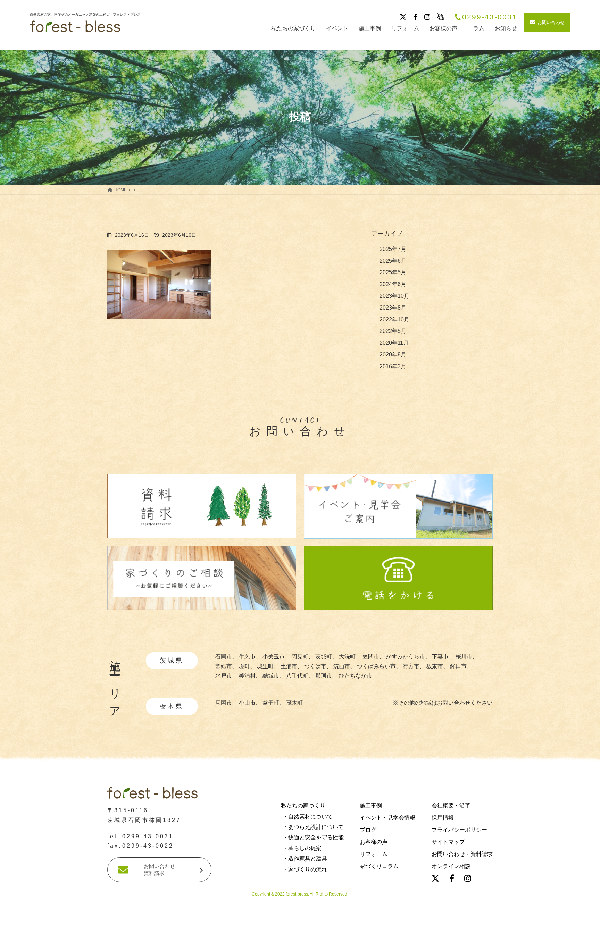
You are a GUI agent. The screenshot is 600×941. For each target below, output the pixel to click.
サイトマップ (448, 842)
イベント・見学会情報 (387, 818)
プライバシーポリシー (459, 830)
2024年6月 (393, 284)
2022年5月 (393, 331)
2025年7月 (393, 249)
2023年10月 (394, 296)
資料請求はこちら (169, 932)
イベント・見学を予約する (300, 932)
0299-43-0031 (489, 17)
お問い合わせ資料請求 (159, 870)
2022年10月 (394, 319)
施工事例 (371, 805)
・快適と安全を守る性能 (313, 838)
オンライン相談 (451, 866)
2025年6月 (393, 261)
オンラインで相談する (432, 932)
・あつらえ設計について (313, 827)
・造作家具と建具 (305, 859)
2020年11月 (394, 343)
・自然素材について (308, 817)
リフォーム (374, 854)
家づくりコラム (379, 866)
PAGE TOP (19, 826)
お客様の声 (374, 842)
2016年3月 (393, 366)
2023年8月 (393, 308)
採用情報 (443, 818)
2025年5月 (393, 272)
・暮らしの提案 (302, 848)
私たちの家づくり (303, 805)
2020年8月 (393, 355)
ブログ (368, 830)
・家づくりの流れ (305, 869)
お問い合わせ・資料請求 (462, 854)
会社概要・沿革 (451, 805)
